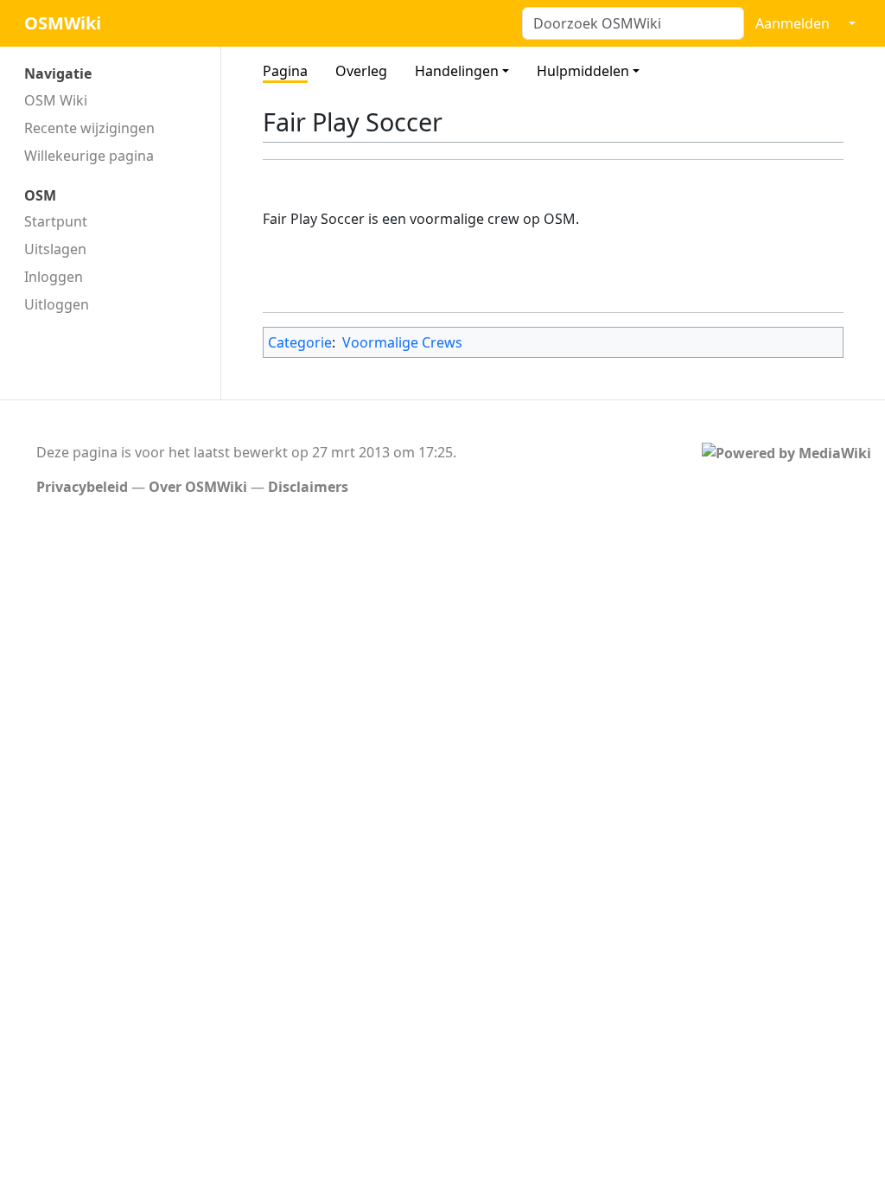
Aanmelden (792, 23)
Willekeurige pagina (89, 155)
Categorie (300, 342)
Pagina (285, 70)
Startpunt (55, 221)
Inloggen (53, 276)
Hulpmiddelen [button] (583, 70)
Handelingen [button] (457, 70)
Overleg (361, 70)
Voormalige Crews (402, 342)
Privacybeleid (82, 486)
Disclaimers (308, 486)
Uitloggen (56, 304)
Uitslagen (55, 249)
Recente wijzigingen (89, 127)
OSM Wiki (55, 100)
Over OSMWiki (198, 486)
